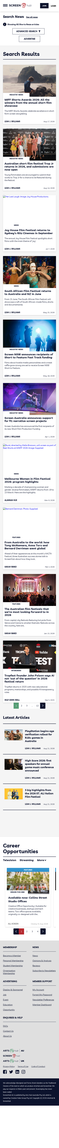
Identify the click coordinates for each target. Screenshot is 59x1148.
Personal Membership (13, 960)
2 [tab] (26, 931)
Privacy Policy (9, 1066)
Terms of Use (23, 1066)
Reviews (36, 965)
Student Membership (13, 965)
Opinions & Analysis (42, 960)
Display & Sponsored (13, 989)
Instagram (23, 1072)
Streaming (27, 860)
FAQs (5, 1026)
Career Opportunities (20, 848)
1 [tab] (21, 931)
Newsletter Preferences (43, 999)
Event (5, 999)
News (35, 955)
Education (8, 1004)
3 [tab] (32, 931)
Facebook (5, 1072)
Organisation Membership (9, 972)
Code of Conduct (38, 1066)
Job (4, 994)
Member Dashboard (42, 1004)
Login (53, 6)
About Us (7, 1036)
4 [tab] (37, 931)
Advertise (29, 39)
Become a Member (12, 955)
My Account (38, 989)
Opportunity (9, 1009)
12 (37, 705)
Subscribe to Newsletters (44, 970)
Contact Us (8, 1031)
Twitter (11, 1071)
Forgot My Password (42, 994)
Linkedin (17, 1072)
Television (9, 860)
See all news (32, 17)
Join (44, 6)
